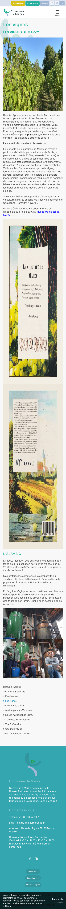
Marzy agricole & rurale (16, 733)
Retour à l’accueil (12, 686)
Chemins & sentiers (14, 691)
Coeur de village (12, 728)
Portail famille (32, 3)
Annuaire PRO (18, 3)
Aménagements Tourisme (17, 710)
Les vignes (9, 700)
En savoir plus (59, 903)
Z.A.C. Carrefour (12, 724)
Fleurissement (11, 696)
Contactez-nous (33, 878)
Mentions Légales (33, 885)
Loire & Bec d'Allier (14, 705)
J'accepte (57, 899)
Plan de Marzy (33, 871)
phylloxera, (33, 134)
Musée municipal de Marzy (18, 714)
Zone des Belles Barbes (16, 719)
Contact (44, 3)
